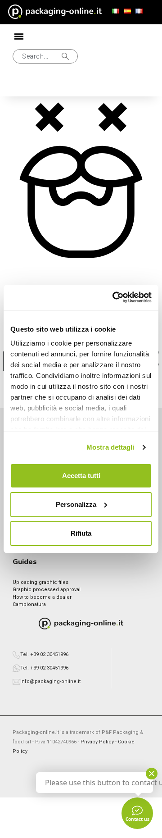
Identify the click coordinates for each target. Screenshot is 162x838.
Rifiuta (81, 533)
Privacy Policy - (99, 742)
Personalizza (76, 504)
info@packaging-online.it (50, 681)
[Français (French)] (139, 11)
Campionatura (29, 604)
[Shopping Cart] (49, 85)
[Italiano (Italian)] (115, 11)
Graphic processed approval (47, 589)
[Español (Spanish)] (127, 11)
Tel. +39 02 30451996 (44, 654)
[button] (45, 56)
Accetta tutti (81, 475)
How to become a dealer (42, 597)
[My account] (20, 84)
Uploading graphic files (40, 582)
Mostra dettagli (110, 447)
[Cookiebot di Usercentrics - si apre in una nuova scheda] (114, 297)
